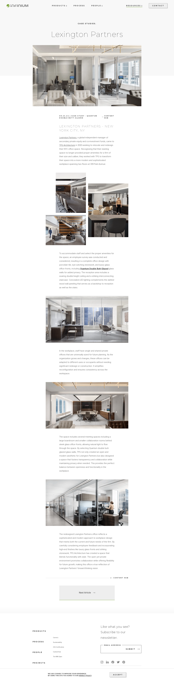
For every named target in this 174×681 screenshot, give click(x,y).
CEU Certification (58, 647)
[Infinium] (17, 5)
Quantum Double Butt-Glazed (94, 268)
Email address (112, 645)
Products (39, 631)
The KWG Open (57, 656)
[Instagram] (102, 662)
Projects (39, 663)
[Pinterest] (123, 662)
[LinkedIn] (107, 662)
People (37, 652)
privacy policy (85, 676)
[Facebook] (112, 662)
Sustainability (57, 642)
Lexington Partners (68, 137)
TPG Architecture (67, 145)
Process (38, 642)
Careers (55, 637)
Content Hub (57, 652)
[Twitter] (118, 662)
